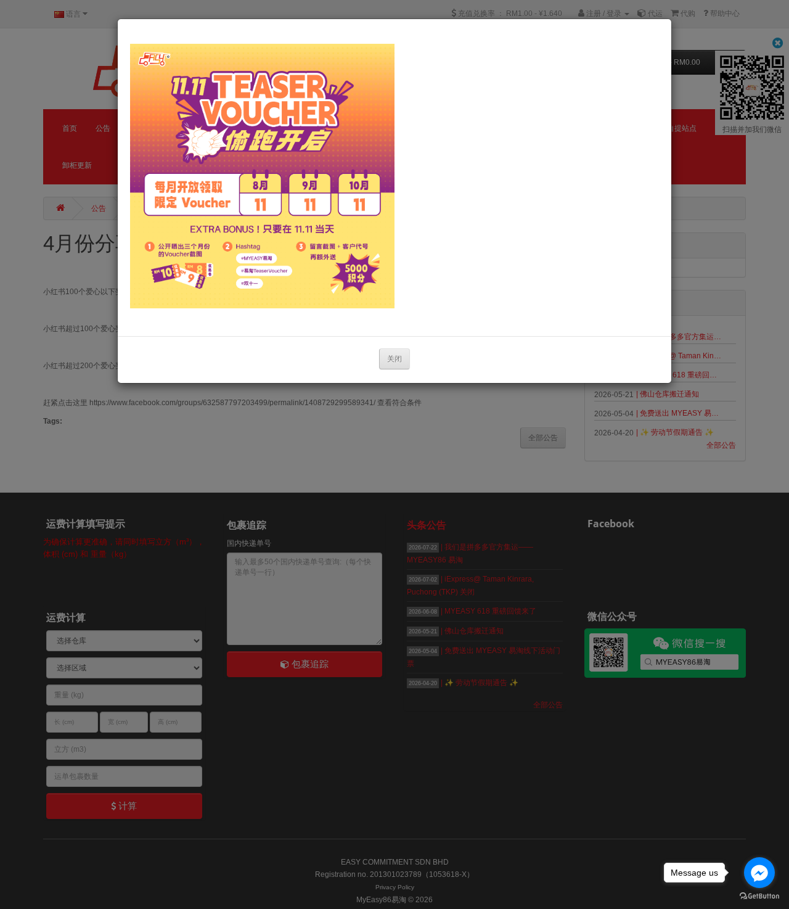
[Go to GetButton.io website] (759, 896)
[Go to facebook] (759, 872)
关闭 (394, 359)
